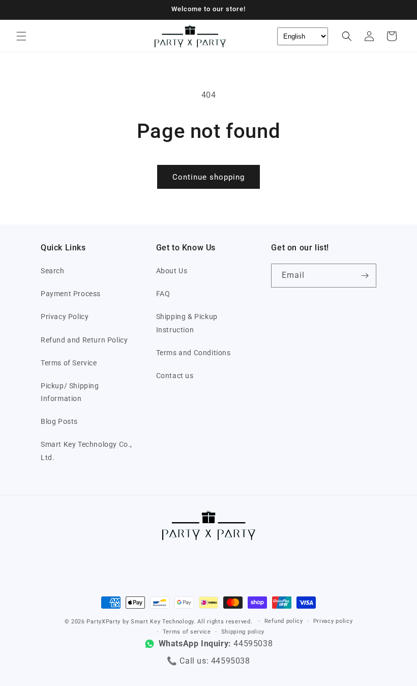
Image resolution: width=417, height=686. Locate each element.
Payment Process (71, 294)
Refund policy (283, 621)
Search (53, 271)
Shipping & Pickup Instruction (187, 322)
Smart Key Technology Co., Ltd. (86, 450)
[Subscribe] (364, 276)
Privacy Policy (64, 316)
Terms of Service (69, 363)
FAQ (163, 294)
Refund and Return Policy (84, 340)
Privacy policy (333, 621)
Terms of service (187, 631)
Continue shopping (208, 177)
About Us (172, 271)
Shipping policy (243, 631)
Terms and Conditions (193, 353)
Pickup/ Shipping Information (70, 392)
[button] (21, 36)
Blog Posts (59, 421)
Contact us (175, 375)
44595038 (230, 661)
